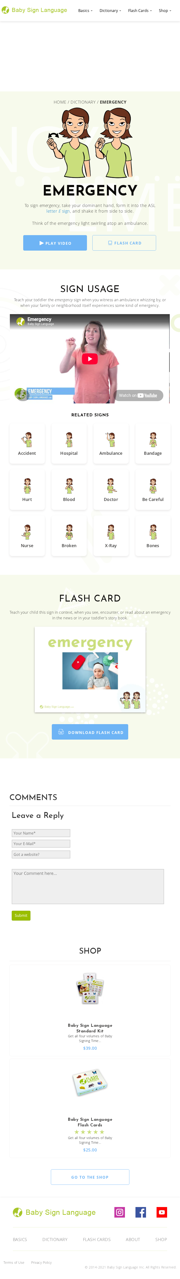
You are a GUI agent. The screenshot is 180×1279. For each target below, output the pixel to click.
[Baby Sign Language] (34, 9)
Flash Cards (139, 10)
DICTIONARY (83, 102)
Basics (84, 10)
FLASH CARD (128, 243)
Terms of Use (14, 1262)
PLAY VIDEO (58, 243)
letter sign (58, 211)
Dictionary (109, 10)
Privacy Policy (41, 1262)
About (133, 1239)
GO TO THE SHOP (90, 1177)
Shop (164, 10)
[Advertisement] (90, 56)
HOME (61, 102)
